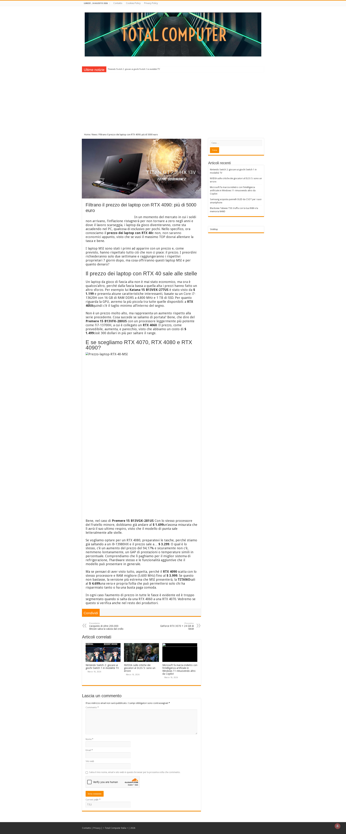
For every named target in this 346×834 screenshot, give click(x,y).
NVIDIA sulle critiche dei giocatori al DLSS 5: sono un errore (139, 668)
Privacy (97, 828)
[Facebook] (262, 3)
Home (87, 134)
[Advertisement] (173, 100)
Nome (89, 739)
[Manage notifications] (337, 826)
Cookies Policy (133, 3)
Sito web (90, 761)
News (94, 134)
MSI (101, 248)
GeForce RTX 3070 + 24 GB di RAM (177, 626)
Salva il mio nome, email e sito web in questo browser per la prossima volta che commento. (134, 772)
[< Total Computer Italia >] (173, 34)
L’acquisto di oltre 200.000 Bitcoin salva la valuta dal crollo (106, 626)
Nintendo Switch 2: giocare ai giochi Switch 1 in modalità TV (134, 69)
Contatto (117, 3)
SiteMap (214, 229)
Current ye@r (93, 799)
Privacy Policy (151, 3)
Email (89, 750)
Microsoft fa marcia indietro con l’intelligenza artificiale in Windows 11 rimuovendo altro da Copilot (179, 669)
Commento (92, 707)
